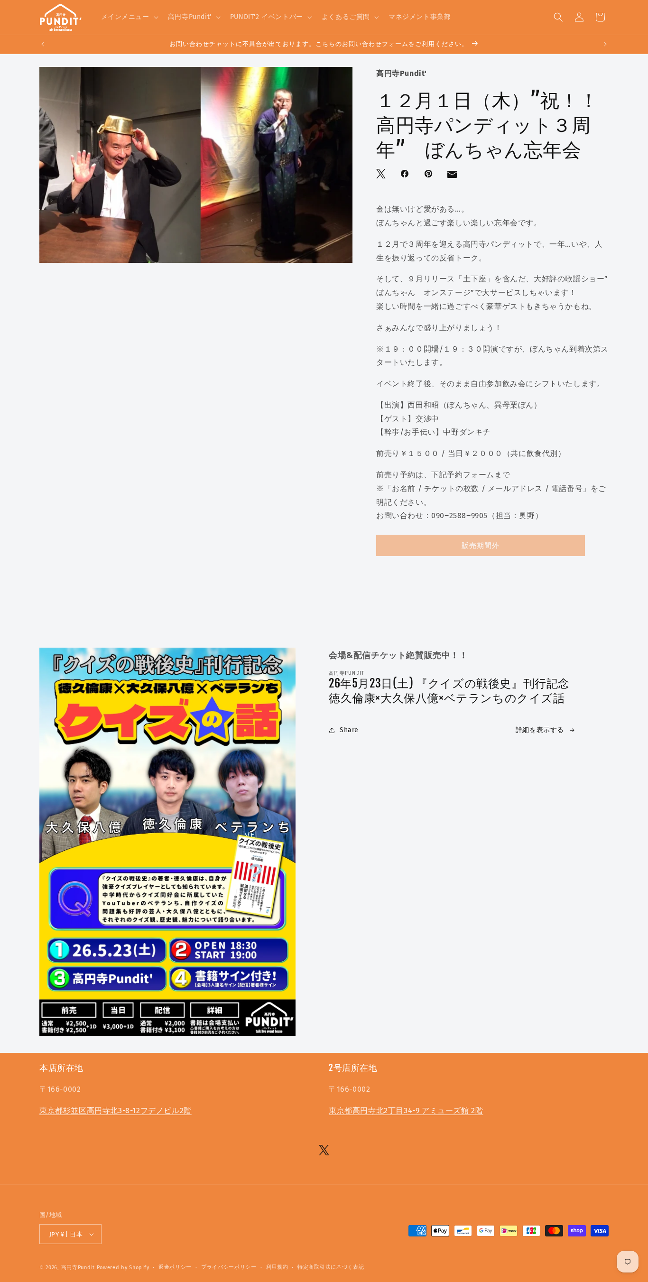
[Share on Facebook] (405, 174)
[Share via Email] (453, 176)
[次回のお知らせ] (605, 44)
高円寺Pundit (78, 1267)
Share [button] (349, 730)
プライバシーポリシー (229, 1267)
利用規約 (277, 1267)
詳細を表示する (540, 730)
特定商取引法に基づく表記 (330, 1267)
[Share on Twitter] (382, 174)
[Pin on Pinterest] (429, 174)
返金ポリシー (175, 1267)
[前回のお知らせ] (42, 44)
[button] (128, 17)
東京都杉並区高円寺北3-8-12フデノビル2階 (115, 1110)
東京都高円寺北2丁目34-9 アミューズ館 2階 (406, 1110)
